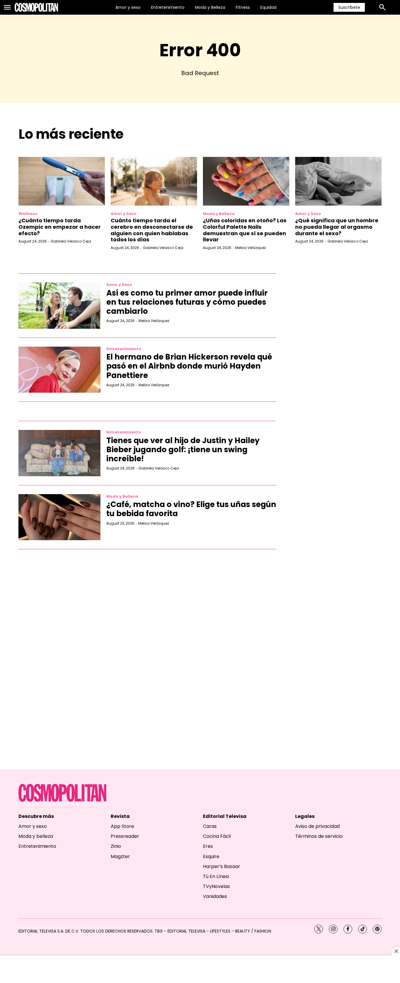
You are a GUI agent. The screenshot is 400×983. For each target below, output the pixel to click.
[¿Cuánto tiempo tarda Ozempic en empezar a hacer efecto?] (61, 181)
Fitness (243, 7)
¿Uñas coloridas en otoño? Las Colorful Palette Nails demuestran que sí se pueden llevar (244, 230)
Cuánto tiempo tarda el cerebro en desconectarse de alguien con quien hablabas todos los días (152, 230)
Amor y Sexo (123, 213)
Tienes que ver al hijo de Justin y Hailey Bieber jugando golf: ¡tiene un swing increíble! (182, 449)
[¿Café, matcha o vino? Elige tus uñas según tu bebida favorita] (59, 517)
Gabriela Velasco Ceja (71, 241)
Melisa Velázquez (250, 247)
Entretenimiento (167, 7)
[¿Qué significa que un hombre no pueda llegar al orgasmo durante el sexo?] (338, 181)
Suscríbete (349, 7)
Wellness (27, 213)
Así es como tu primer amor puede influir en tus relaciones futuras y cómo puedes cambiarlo (187, 302)
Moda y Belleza (210, 7)
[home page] (36, 7)
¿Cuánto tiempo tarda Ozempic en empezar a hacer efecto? (59, 227)
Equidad (268, 7)
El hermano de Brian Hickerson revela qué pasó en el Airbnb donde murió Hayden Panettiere (189, 366)
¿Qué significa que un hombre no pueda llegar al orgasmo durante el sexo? (336, 227)
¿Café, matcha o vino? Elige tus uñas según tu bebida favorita (191, 509)
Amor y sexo (128, 7)
